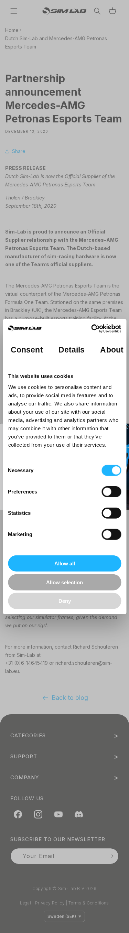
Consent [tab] (27, 349)
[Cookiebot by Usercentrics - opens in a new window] (92, 328)
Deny (64, 601)
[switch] (111, 491)
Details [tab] (71, 349)
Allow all (64, 563)
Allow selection (64, 582)
